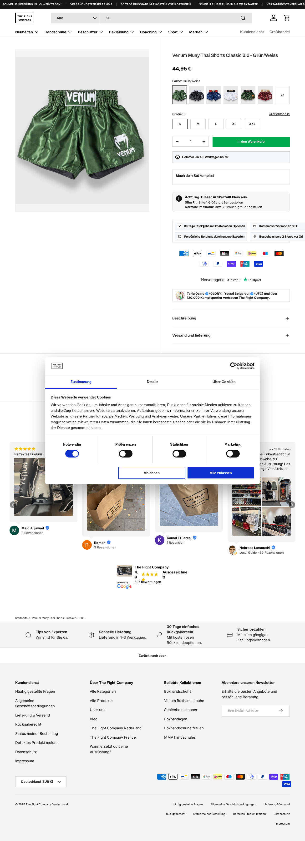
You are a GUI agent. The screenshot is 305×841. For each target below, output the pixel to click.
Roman (100, 543)
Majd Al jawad (32, 528)
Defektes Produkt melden (37, 742)
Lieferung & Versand (32, 715)
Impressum (24, 761)
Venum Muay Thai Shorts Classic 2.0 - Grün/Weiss (59, 618)
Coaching (148, 32)
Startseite (21, 618)
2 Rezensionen (32, 533)
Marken (196, 32)
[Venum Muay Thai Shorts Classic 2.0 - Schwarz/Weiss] (196, 95)
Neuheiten (24, 32)
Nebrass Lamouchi (254, 548)
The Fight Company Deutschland (47, 804)
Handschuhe (55, 32)
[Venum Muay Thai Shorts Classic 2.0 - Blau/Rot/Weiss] (213, 95)
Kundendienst (252, 32)
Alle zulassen (221, 473)
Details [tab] (152, 381)
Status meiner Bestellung (36, 733)
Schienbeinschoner (181, 709)
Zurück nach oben (152, 655)
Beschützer (87, 32)
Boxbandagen (175, 719)
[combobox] (151, 18)
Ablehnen (152, 473)
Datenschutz (26, 752)
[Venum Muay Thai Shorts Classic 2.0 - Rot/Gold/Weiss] (265, 95)
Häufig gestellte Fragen (35, 691)
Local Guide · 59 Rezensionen (261, 552)
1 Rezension (175, 542)
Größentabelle (279, 114)
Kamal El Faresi (179, 538)
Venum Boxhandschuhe (184, 700)
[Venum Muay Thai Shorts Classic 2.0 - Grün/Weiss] (179, 95)
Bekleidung (118, 32)
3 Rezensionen (105, 547)
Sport (173, 32)
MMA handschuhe (179, 737)
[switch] (125, 454)
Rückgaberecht (28, 724)
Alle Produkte (101, 700)
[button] (287, 18)
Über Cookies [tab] (224, 381)
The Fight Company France (113, 737)
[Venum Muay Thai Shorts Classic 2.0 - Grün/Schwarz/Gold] (248, 95)
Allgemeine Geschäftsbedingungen (233, 804)
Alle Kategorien (103, 691)
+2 (282, 95)
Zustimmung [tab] (81, 381)
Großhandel (279, 32)
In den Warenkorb (251, 141)
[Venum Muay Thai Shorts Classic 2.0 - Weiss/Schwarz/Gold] (231, 95)
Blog (93, 719)
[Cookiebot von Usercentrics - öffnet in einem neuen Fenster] (233, 365)
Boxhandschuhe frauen (184, 728)
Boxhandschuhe (178, 691)
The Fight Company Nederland (116, 728)
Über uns (97, 709)
